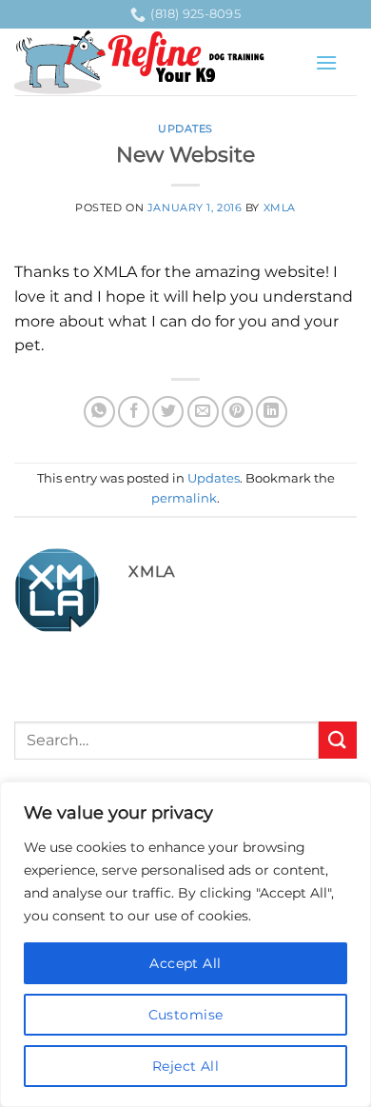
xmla (280, 207)
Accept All (185, 963)
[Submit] (338, 740)
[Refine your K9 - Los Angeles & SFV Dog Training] (157, 62)
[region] (185, 944)
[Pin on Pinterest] (237, 411)
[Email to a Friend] (203, 411)
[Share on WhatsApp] (99, 411)
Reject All (185, 1066)
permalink (184, 498)
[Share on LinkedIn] (271, 411)
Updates (185, 128)
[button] (326, 62)
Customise (186, 1014)
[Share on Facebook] (133, 411)
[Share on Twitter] (168, 411)
